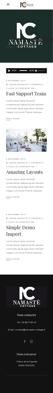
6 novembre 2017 (15, 81)
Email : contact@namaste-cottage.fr (26, 329)
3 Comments (36, 84)
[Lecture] (9, 70)
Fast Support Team (26, 93)
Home (9, 47)
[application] (26, 70)
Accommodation (25, 88)
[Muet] (36, 70)
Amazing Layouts (24, 172)
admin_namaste (18, 84)
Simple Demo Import (20, 230)
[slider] (42, 70)
